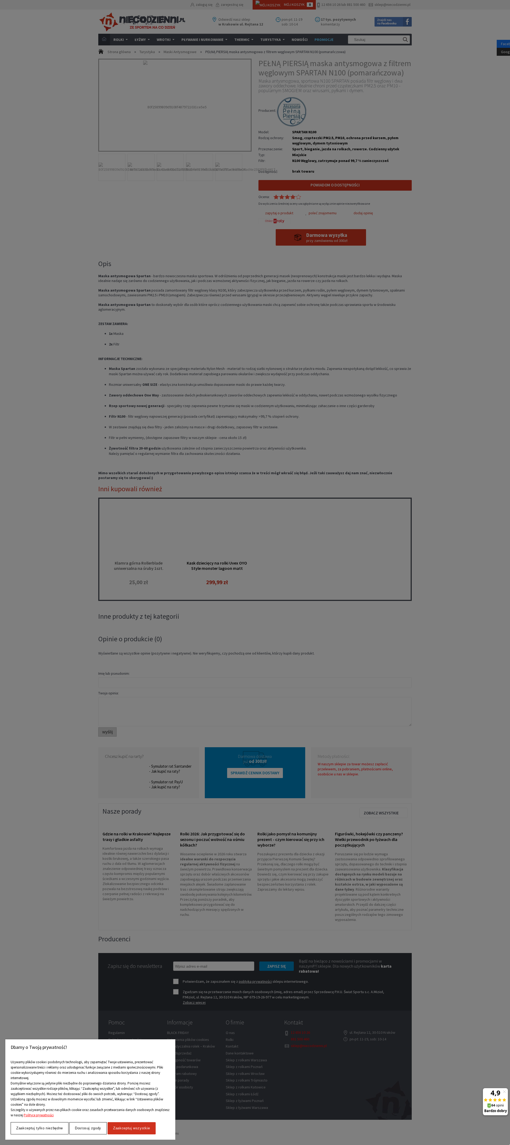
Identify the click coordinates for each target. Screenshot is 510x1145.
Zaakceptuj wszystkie (131, 1128)
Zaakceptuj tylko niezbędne (39, 1128)
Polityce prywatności (39, 1115)
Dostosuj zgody (88, 1128)
